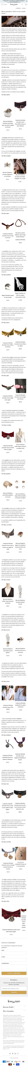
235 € (20, 348)
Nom (3, 950)
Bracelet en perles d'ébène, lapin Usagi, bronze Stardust (20, 234)
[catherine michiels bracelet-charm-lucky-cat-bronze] (20, 794)
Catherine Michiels (20, 239)
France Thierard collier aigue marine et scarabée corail (20, 446)
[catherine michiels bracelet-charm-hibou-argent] (20, 333)
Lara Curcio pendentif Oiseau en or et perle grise (20, 864)
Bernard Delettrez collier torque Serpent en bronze (7, 601)
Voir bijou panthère (6, 274)
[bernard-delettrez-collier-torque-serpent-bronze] (8, 590)
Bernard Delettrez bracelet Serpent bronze (20, 602)
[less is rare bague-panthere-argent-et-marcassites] (8, 286)
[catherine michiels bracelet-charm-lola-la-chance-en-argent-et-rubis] (8, 534)
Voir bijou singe (5, 67)
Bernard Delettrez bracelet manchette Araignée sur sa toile (20, 176)
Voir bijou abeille (5, 94)
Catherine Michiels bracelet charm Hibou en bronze (7, 344)
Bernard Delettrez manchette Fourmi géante (8, 650)
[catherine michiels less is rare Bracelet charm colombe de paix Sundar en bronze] (8, 853)
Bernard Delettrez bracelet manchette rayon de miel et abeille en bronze (8, 124)
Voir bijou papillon (5, 473)
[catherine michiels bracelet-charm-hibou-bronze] (8, 334)
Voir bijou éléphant (6, 735)
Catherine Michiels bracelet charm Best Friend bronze (23, 921)
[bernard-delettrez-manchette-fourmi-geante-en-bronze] (8, 639)
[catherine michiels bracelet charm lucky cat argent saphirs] (7, 795)
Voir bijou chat (5, 784)
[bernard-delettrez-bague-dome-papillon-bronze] (20, 491)
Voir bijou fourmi (5, 630)
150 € (20, 242)
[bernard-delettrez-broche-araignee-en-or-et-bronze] (7, 171)
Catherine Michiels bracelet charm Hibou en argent (20, 343)
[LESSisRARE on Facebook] (10, 1053)
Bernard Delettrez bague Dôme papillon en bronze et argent (20, 495)
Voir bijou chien (5, 901)
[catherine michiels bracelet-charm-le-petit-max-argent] (8, 436)
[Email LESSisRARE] (18, 1053)
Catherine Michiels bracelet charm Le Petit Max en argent (8, 447)
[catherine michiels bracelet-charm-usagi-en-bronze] (8, 225)
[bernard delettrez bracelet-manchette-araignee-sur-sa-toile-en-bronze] (20, 173)
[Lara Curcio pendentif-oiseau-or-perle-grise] (20, 853)
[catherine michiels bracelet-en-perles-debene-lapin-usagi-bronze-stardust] (20, 224)
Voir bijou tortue (5, 681)
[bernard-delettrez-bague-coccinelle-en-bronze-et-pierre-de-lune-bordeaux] (20, 534)
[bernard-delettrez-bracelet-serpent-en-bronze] (20, 597)
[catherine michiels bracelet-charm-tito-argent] (8, 693)
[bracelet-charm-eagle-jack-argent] (8, 387)
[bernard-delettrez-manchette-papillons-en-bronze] (8, 490)
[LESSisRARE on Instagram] (15, 1053)
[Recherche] (22, 4)
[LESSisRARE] (14, 4)
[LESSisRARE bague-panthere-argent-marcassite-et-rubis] (20, 284)
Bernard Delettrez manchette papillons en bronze (8, 495)
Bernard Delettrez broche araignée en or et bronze (7, 174)
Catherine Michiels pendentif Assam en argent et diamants (7, 757)
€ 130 (20, 300)
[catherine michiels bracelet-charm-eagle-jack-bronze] (20, 386)
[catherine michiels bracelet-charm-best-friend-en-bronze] (23, 913)
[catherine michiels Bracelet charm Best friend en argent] (11, 916)
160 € (20, 812)
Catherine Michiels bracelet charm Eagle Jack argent (7, 397)
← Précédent (18, 8)
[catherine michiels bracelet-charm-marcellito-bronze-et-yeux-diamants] (20, 111)
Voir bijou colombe (6, 841)
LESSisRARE (15, 1057)
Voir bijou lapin (5, 213)
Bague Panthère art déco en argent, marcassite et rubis (20, 295)
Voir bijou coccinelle (6, 524)
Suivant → (24, 8)
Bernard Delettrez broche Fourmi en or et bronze (20, 650)
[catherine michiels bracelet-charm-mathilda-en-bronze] (20, 744)
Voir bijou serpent (6, 579)
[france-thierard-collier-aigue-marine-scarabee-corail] (20, 435)
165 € (20, 401)
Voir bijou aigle (5, 375)
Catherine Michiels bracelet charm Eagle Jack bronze (20, 397)
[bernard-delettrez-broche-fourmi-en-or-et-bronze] (20, 646)
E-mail (3, 956)
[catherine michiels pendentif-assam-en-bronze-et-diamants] (7, 746)
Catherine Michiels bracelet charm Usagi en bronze (7, 235)
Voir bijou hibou (5, 322)
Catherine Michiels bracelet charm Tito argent (8, 707)
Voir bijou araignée (6, 155)
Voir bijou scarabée (6, 425)
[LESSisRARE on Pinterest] (12, 1053)
